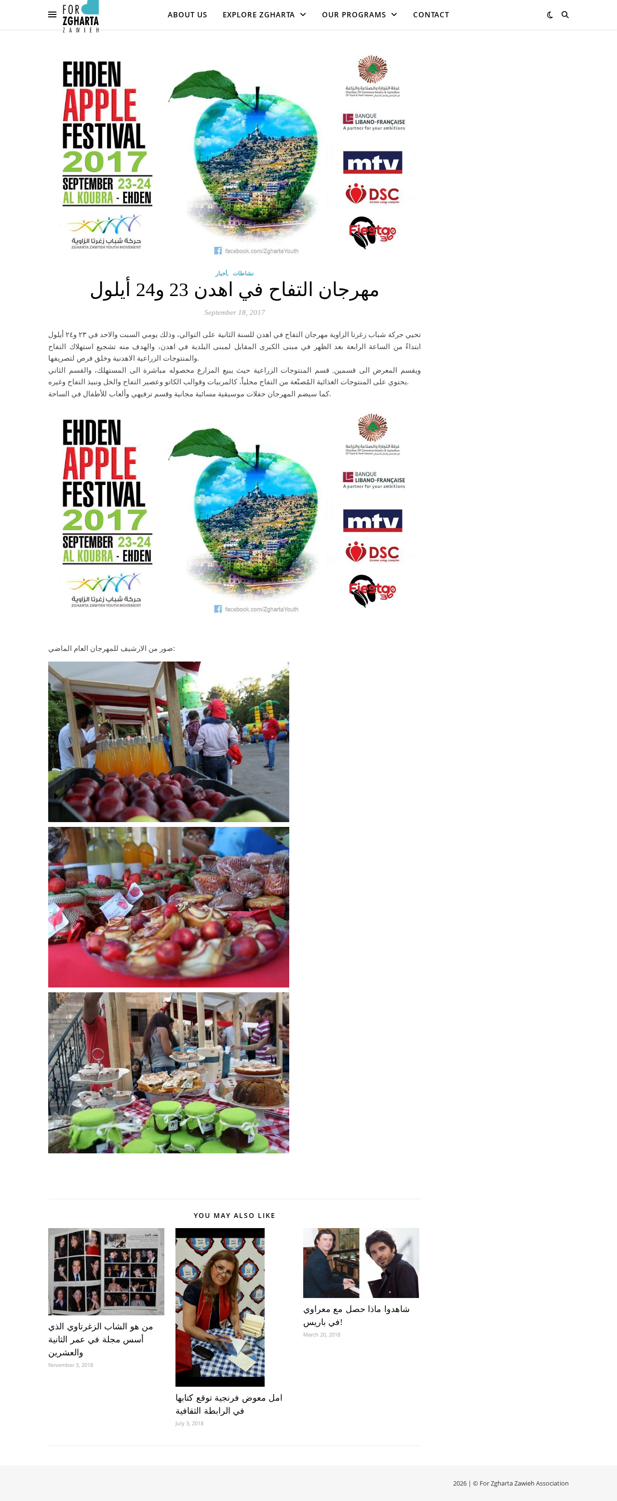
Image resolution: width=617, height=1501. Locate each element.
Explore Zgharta (259, 14)
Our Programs (354, 14)
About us (187, 14)
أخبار (221, 273)
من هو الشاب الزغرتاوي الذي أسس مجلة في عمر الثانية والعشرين (100, 1339)
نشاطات (243, 273)
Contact (431, 14)
